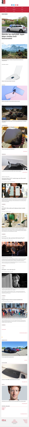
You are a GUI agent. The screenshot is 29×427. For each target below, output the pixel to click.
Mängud (3, 43)
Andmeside (7, 64)
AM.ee (4, 420)
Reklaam (14, 7)
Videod (22, 7)
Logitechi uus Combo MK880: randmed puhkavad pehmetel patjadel (11, 379)
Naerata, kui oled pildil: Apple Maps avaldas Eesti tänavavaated (13, 36)
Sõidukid (22, 9)
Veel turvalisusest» (24, 172)
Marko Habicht (13, 181)
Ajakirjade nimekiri (25, 419)
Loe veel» (4, 204)
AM (10, 211)
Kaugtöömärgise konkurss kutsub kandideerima (12, 299)
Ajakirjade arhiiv (25, 420)
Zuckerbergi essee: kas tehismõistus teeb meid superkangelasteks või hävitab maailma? (14, 401)
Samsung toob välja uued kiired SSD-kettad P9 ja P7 (13, 238)
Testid (6, 9)
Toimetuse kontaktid (14, 421)
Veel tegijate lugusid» (24, 403)
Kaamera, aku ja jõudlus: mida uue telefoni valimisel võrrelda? (11, 101)
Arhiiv (5, 11)
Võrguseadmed (3, 64)
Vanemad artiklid (4, 329)
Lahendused (14, 9)
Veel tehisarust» (25, 151)
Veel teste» (25, 360)
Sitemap (14, 419)
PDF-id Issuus (25, 421)
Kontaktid (6, 7)
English (14, 11)
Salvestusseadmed (4, 236)
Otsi (22, 11)
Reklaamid (14, 420)
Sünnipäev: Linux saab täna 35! (8, 269)
